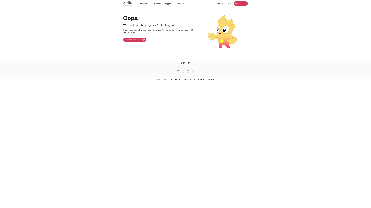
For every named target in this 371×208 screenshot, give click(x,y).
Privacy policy (187, 80)
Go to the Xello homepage (135, 40)
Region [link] (218, 3)
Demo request (240, 3)
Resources (157, 4)
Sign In (229, 3)
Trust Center (210, 80)
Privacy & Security (199, 80)
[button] (220, 4)
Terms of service (175, 80)
